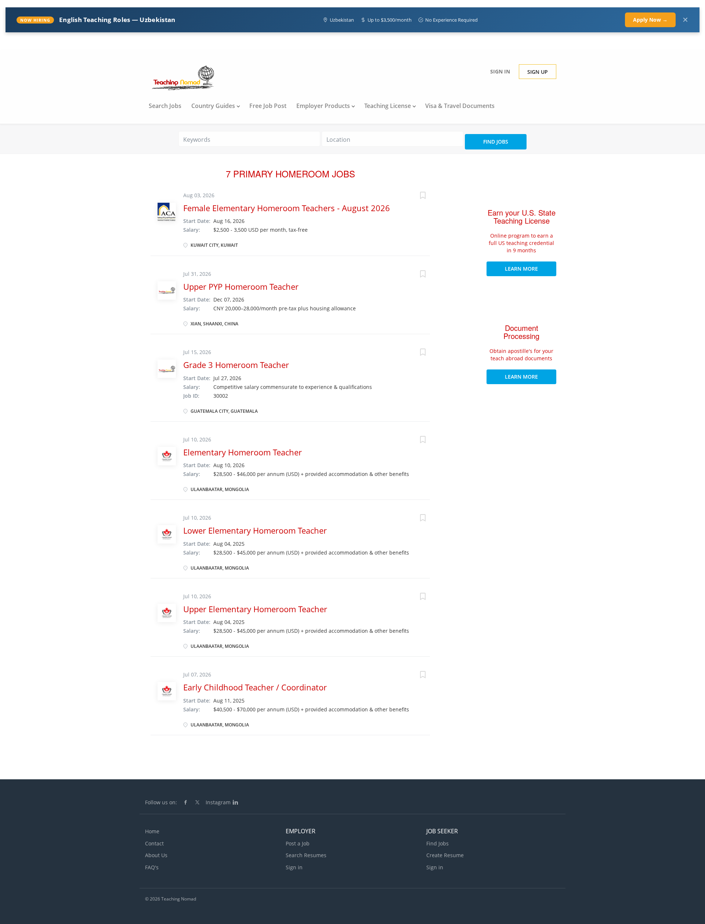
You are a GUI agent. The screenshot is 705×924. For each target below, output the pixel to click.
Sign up (537, 71)
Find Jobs (495, 141)
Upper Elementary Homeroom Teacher (255, 608)
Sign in (500, 71)
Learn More (521, 268)
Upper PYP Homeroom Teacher (241, 286)
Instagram (218, 802)
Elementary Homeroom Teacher (242, 452)
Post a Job (298, 843)
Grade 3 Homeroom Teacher (236, 364)
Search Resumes (306, 855)
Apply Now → (650, 19)
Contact (154, 843)
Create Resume (445, 855)
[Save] (415, 196)
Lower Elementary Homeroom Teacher (255, 530)
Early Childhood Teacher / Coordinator (255, 687)
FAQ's (152, 867)
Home (152, 831)
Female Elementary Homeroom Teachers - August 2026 (286, 207)
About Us (156, 855)
